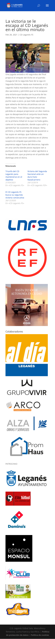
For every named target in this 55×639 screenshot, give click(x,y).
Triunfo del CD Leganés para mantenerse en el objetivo (14, 175)
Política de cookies (40, 635)
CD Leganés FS (26, 34)
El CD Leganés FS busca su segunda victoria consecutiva (15, 195)
